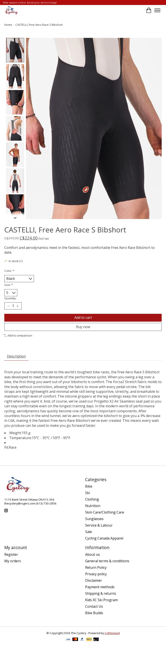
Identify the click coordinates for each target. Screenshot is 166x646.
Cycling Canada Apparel (104, 538)
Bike (88, 486)
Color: (9, 271)
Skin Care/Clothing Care (104, 512)
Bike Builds (94, 613)
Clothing (92, 499)
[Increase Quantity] (17, 306)
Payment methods (100, 587)
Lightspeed (112, 633)
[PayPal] (82, 640)
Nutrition (92, 505)
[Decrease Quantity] (8, 306)
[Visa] (68, 640)
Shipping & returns (100, 593)
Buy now (83, 326)
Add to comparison (20, 335)
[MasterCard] (75, 640)
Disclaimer (93, 580)
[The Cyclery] (11, 10)
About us (92, 554)
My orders (12, 561)
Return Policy (96, 567)
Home (8, 25)
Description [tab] (16, 356)
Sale (88, 531)
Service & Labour (99, 525)
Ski (87, 492)
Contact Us (94, 606)
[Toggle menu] (157, 10)
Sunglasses (94, 518)
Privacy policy (96, 574)
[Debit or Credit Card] (96, 640)
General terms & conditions (107, 561)
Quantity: (10, 298)
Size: (8, 285)
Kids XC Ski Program (101, 600)
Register (11, 554)
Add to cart (83, 317)
